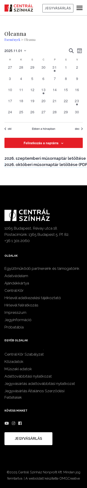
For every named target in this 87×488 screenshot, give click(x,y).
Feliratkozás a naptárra (41, 143)
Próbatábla (14, 327)
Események (12, 40)
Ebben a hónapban (43, 128)
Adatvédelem (16, 276)
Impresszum (15, 312)
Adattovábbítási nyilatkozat (28, 376)
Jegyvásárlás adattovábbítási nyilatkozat (39, 383)
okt (9, 128)
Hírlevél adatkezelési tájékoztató (32, 298)
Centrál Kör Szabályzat (24, 354)
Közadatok (13, 361)
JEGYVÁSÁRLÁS (58, 8)
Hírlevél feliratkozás (21, 305)
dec (77, 128)
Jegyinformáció (17, 320)
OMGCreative (69, 478)
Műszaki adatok (18, 369)
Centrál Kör (14, 290)
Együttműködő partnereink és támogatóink (41, 268)
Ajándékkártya (16, 283)
